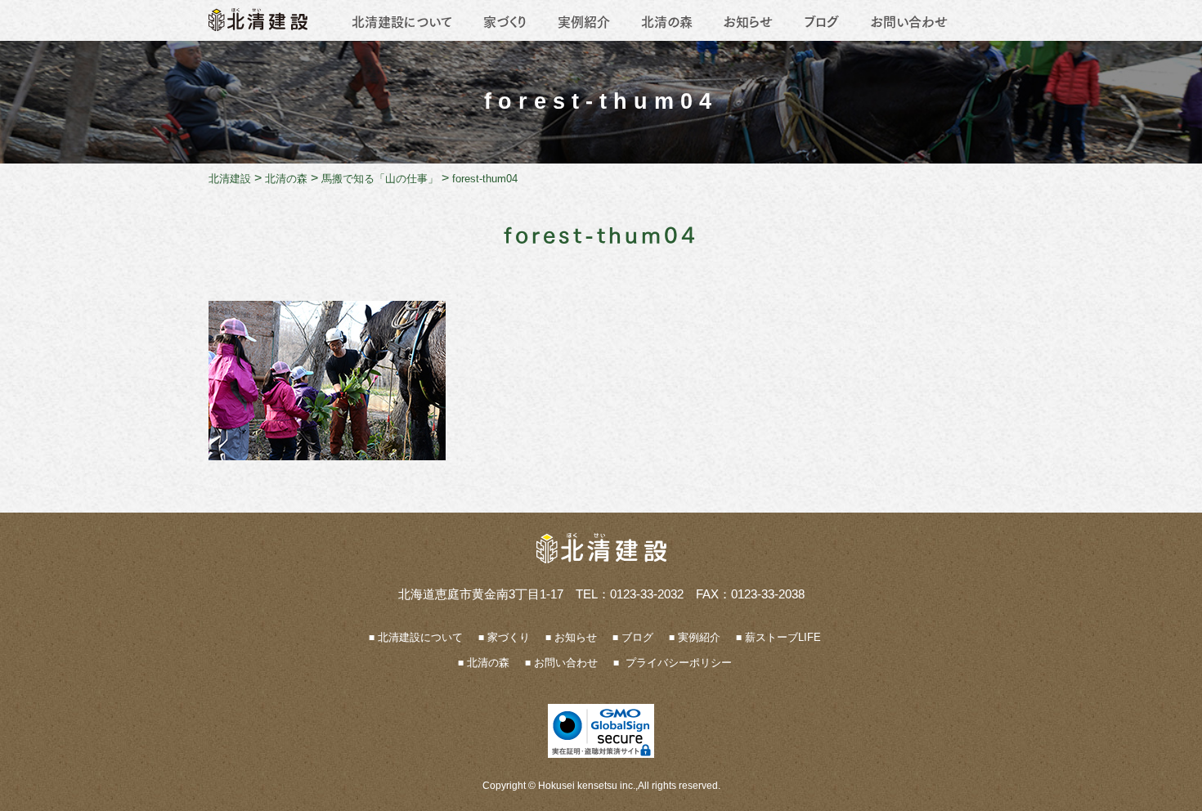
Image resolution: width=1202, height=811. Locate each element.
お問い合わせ (909, 20)
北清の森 (667, 20)
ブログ (821, 20)
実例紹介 (584, 20)
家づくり (505, 20)
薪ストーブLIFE (783, 637)
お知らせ (748, 20)
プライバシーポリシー (677, 662)
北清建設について (402, 20)
